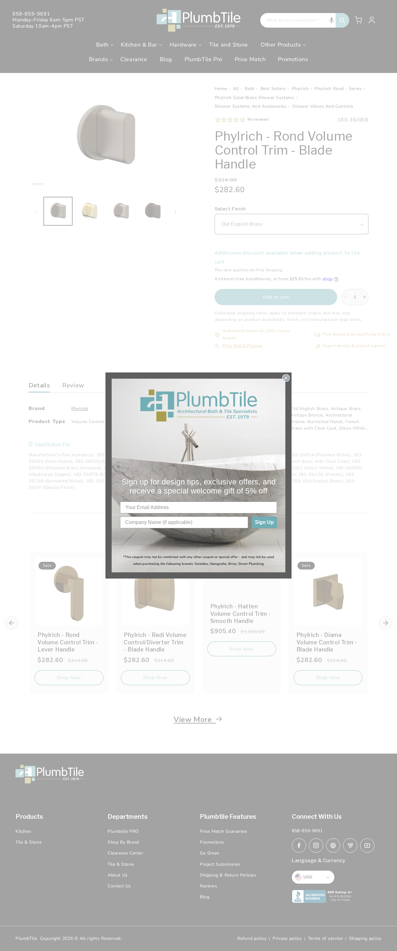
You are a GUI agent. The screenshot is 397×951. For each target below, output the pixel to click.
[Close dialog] (286, 378)
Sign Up (264, 522)
